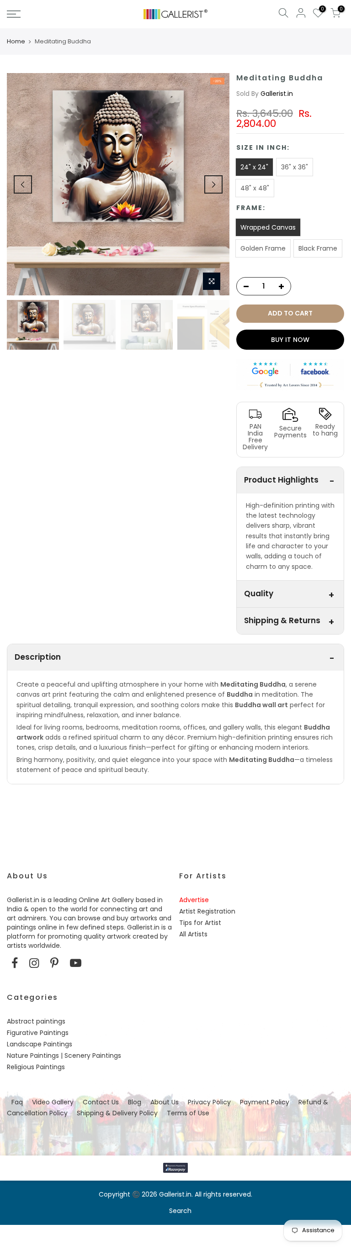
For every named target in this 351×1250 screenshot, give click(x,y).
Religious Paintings (36, 1066)
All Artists (193, 934)
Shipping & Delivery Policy (117, 1113)
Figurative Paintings (38, 1032)
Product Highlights (281, 479)
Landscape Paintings (39, 1044)
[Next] (213, 184)
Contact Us (101, 1102)
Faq (17, 1102)
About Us (164, 1102)
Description (38, 656)
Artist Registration (207, 911)
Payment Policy (264, 1102)
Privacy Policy (209, 1102)
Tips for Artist (200, 922)
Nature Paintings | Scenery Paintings (64, 1055)
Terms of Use (188, 1113)
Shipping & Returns (282, 620)
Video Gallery (53, 1102)
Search (180, 1210)
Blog (134, 1102)
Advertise (194, 899)
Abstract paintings (36, 1021)
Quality (258, 593)
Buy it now (290, 339)
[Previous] (23, 184)
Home (16, 41)
